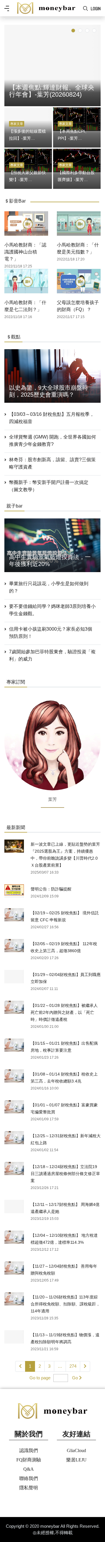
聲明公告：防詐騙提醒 (51, 889)
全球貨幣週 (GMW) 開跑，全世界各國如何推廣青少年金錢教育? (52, 440)
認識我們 (28, 1450)
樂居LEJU (76, 1459)
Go (75, 1377)
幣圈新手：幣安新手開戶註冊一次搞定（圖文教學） (48, 486)
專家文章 (16, 123)
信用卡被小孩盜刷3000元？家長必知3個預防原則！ (50, 633)
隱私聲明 (28, 1487)
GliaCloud (76, 1450)
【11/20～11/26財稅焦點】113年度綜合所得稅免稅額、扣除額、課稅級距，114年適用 (65, 1304)
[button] (73, 31)
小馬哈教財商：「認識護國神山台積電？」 (25, 251)
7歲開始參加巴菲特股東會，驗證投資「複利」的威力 (52, 655)
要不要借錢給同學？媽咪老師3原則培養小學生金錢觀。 (52, 610)
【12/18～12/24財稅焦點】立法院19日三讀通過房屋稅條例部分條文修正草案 (65, 1173)
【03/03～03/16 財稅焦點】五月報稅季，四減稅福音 (51, 418)
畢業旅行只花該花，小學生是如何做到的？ (48, 587)
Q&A (28, 1469)
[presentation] (10, 64)
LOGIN (96, 9)
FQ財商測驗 (28, 1459)
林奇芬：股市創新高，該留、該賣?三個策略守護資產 (52, 463)
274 (72, 1366)
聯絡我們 (28, 1478)
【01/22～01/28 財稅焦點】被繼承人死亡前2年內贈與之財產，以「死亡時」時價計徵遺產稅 (64, 1012)
